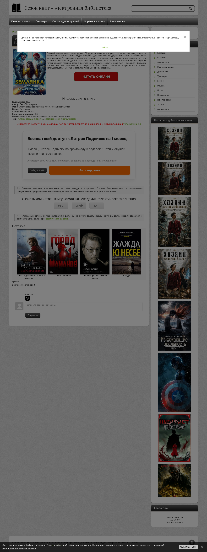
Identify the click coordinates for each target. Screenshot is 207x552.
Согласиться (188, 547)
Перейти (103, 47)
